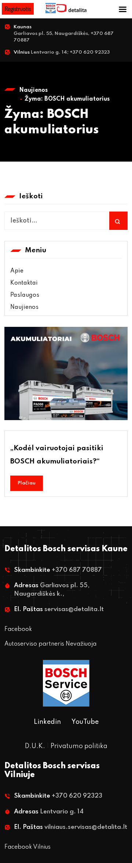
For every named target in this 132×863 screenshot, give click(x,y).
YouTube (85, 722)
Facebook (18, 629)
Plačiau (27, 483)
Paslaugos (24, 295)
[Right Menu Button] (122, 9)
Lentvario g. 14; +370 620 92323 (70, 52)
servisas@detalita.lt (74, 609)
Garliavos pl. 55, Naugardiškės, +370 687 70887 (64, 37)
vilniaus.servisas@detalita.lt (85, 827)
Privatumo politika (79, 746)
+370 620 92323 (77, 796)
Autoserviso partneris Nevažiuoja (50, 644)
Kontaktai (24, 283)
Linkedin (47, 722)
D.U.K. (35, 746)
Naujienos (33, 90)
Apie (16, 271)
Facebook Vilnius (27, 847)
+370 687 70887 (77, 570)
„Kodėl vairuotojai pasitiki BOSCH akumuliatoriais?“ (56, 455)
